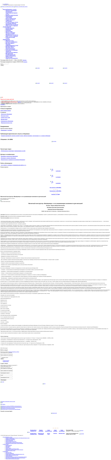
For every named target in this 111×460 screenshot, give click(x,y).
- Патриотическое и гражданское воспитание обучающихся (13, 159)
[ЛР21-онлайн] (11, 406)
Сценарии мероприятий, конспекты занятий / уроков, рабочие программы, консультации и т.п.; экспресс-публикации (25, 135)
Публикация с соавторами (9, 17)
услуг (48, 434)
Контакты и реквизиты (11, 42)
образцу (19, 101)
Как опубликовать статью (9, 9)
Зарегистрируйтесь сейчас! (14, 351)
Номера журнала (10, 28)
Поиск (2, 65)
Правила (41, 430)
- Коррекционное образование (7, 121)
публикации (41, 431)
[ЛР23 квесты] (11, 407)
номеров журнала (48, 431)
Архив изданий (7, 26)
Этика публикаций (10, 49)
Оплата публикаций (11, 18)
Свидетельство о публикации (10, 20)
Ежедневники (9, 29)
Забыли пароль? (6, 360)
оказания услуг (33, 431)
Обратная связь (10, 40)
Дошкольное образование (6, 114)
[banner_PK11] (10, 409)
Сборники (8, 30)
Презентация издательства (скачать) (12, 58)
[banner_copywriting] (8, 401)
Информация (6, 39)
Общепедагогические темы (6, 122)
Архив (48, 430)
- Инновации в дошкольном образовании (9, 156)
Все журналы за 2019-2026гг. (55, 187)
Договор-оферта (33, 430)
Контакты (55, 433)
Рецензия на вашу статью (10, 450)
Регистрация (3, 379)
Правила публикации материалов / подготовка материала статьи (11, 12)
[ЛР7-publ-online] (8, 408)
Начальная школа (4, 115)
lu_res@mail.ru (5, 4)
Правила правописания (12, 15)
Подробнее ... (3, 104)
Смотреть (25, 60)
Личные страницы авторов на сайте (10, 33)
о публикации (40, 434)
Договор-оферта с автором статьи (10, 47)
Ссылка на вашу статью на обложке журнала (12, 23)
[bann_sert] (2, 402)
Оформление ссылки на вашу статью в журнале (12, 25)
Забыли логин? (6, 361)
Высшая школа (4, 119)
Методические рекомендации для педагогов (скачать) (11, 54)
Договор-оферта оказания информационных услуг (15, 454)
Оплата (48, 433)
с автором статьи (33, 434)
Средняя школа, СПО (5, 117)
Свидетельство (41, 433)
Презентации (9, 31)
